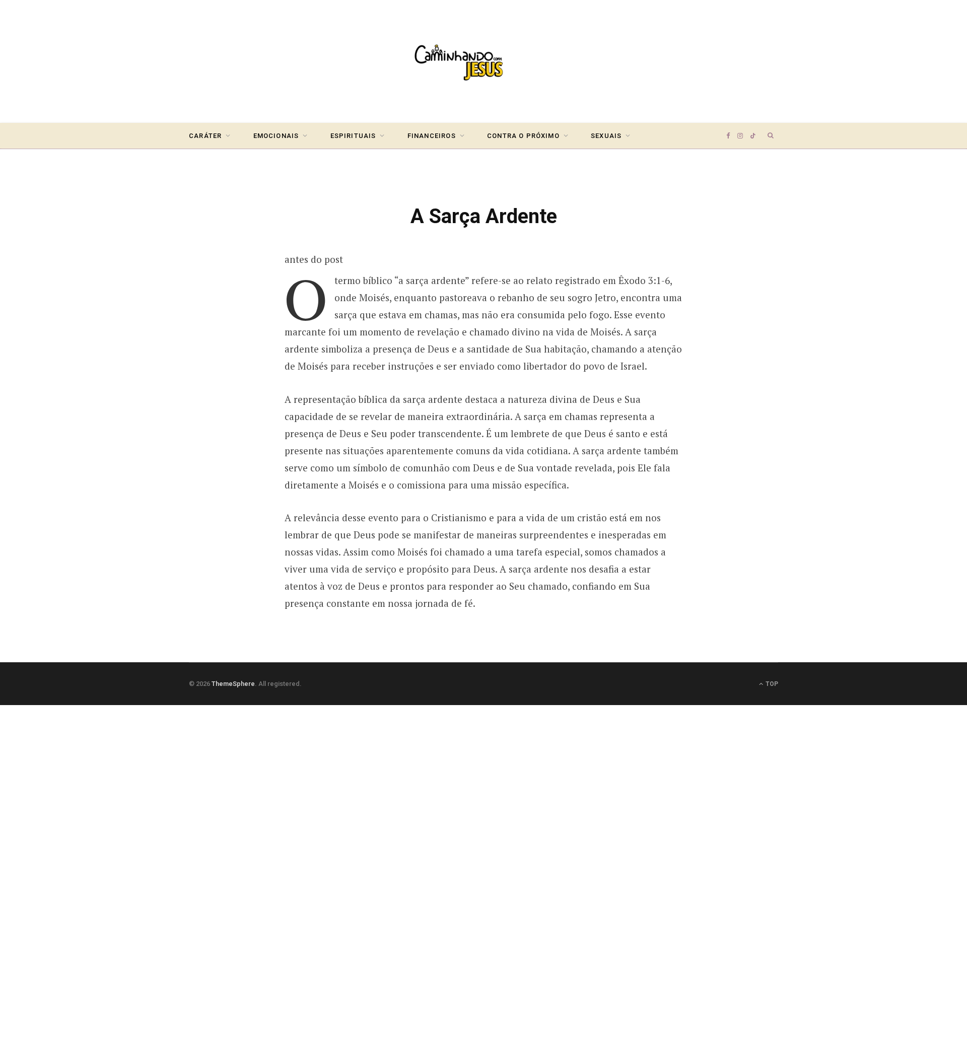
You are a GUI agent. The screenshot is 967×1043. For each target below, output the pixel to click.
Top (771, 683)
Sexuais (606, 136)
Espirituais (353, 136)
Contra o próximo (523, 136)
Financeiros (431, 136)
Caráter (205, 136)
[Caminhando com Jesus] (483, 61)
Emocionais (276, 136)
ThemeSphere (233, 683)
